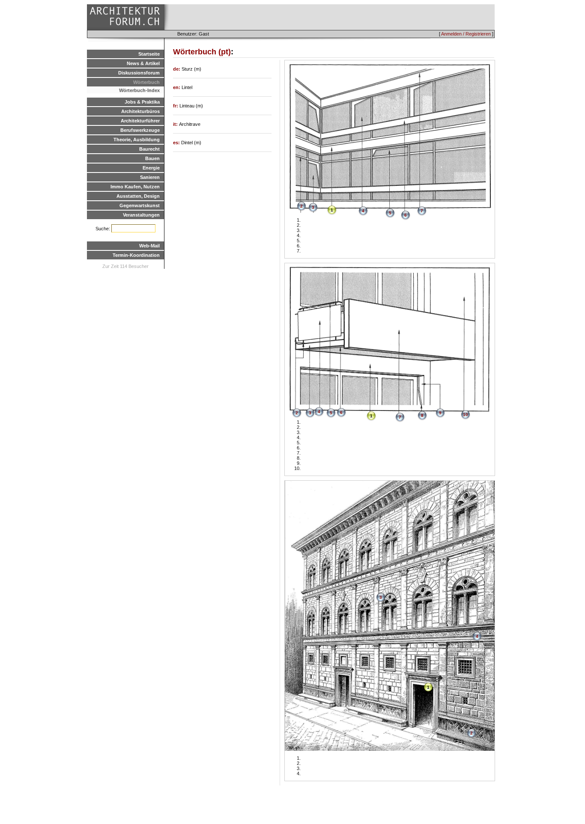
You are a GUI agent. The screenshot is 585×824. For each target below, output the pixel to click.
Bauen (152, 158)
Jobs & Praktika (142, 101)
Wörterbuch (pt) (202, 52)
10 (465, 414)
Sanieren (150, 177)
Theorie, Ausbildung (136, 139)
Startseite (149, 54)
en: (177, 87)
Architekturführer (140, 120)
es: (177, 142)
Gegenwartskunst (139, 205)
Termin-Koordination (136, 255)
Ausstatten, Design (138, 196)
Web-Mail (149, 245)
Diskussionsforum (139, 72)
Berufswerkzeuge (140, 130)
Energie (151, 167)
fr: (176, 105)
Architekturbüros (140, 111)
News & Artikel (143, 63)
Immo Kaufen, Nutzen (135, 186)
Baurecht (149, 149)
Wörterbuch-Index (139, 90)
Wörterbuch (146, 82)
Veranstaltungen (141, 214)
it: (176, 124)
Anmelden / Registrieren (466, 33)
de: (177, 68)
